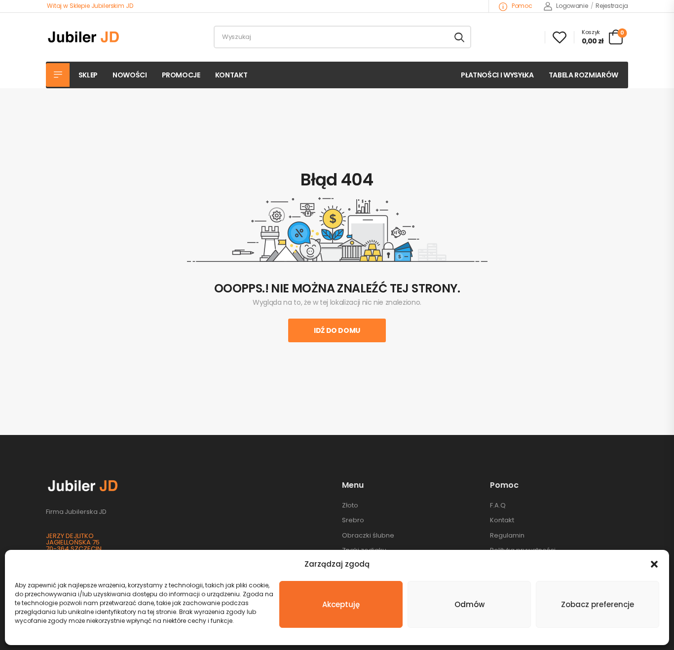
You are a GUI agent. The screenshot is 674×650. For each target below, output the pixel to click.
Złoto (350, 505)
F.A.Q (498, 505)
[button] (654, 564)
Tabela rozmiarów (583, 75)
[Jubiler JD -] (83, 37)
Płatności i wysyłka (497, 75)
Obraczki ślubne (368, 535)
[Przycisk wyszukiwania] (459, 37)
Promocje (181, 75)
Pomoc (521, 5)
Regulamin (507, 535)
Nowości (129, 75)
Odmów (469, 604)
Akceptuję (341, 604)
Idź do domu (337, 330)
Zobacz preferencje (597, 604)
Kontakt (231, 75)
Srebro (353, 520)
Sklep (88, 75)
